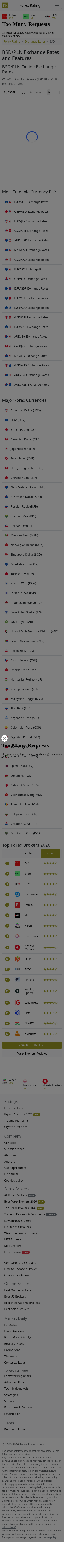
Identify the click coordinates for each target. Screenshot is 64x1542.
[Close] (4, 738)
